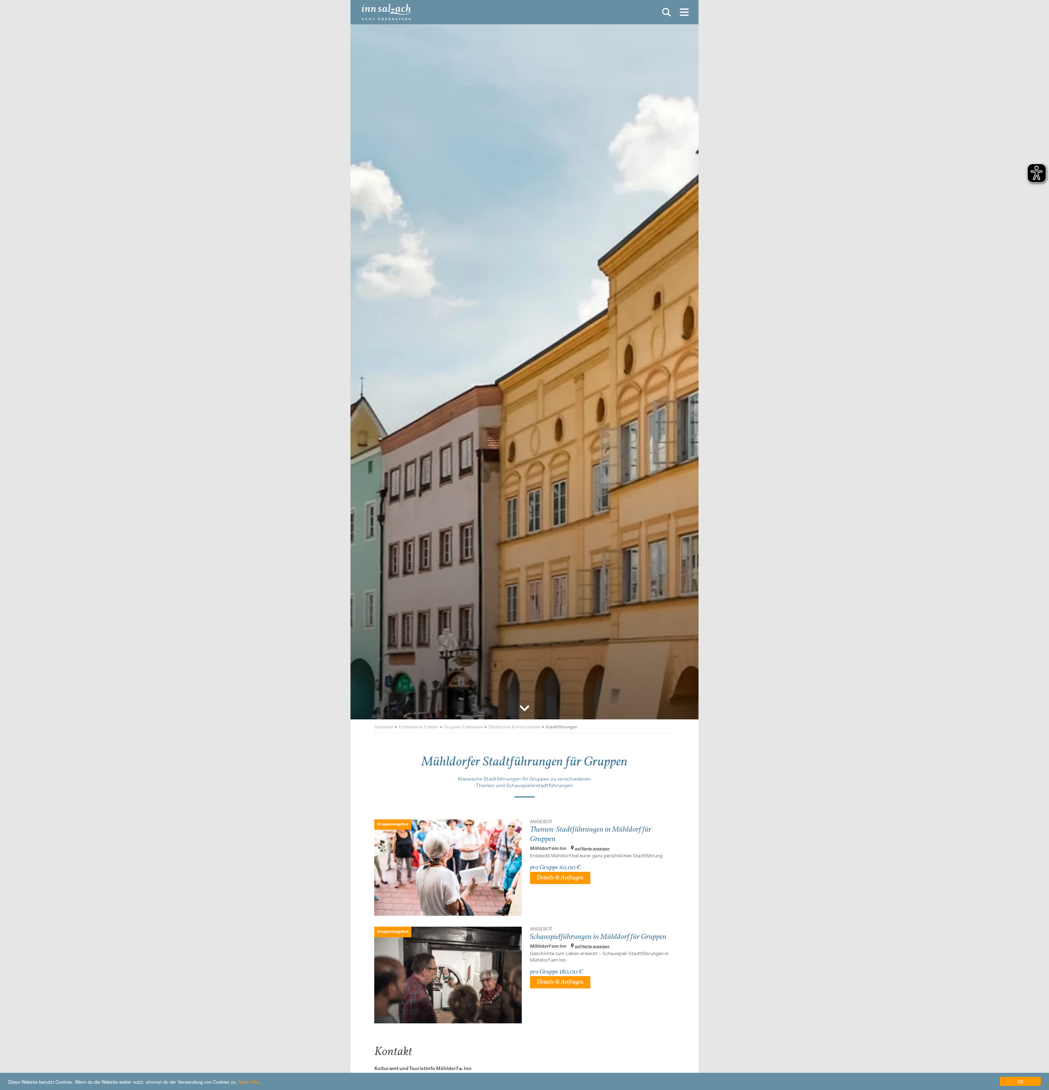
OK (1020, 1081)
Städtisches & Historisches (514, 727)
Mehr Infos (249, 1081)
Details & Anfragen (560, 877)
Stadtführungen (561, 727)
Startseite (383, 727)
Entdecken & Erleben (418, 727)
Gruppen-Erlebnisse (463, 727)
